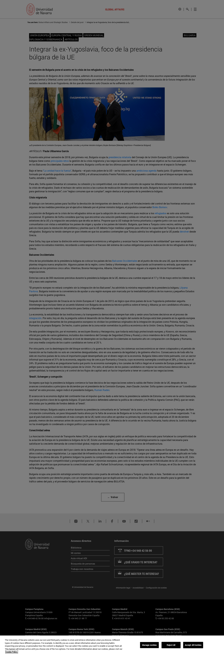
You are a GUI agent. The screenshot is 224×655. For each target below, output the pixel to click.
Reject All (171, 645)
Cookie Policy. (12, 651)
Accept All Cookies (193, 645)
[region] (112, 645)
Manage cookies (149, 645)
